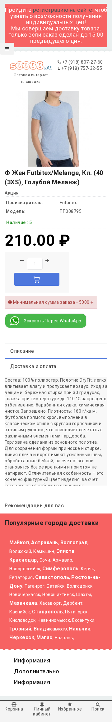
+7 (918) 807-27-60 (82, 62)
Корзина (14, 708)
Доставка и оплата (33, 366)
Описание (22, 351)
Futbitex (68, 202)
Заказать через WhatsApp (53, 320)
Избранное (70, 708)
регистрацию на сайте (62, 10)
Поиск (98, 708)
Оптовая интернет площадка (31, 78)
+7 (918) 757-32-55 (81, 68)
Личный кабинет (42, 711)
